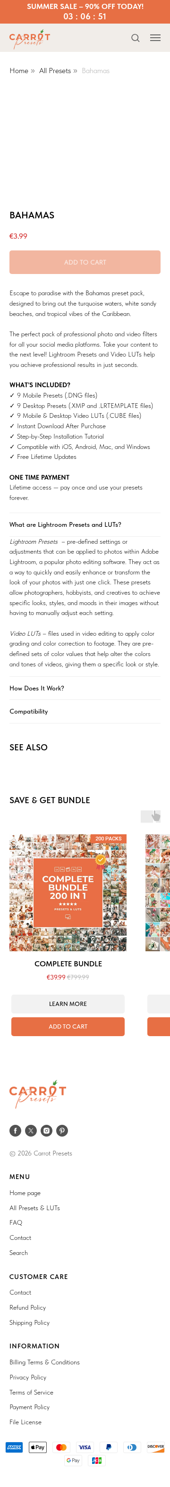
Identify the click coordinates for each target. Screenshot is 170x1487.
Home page (25, 1192)
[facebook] (15, 1131)
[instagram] (46, 1131)
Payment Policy (29, 1407)
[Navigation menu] (155, 37)
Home (18, 70)
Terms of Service (31, 1392)
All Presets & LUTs (34, 1208)
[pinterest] (62, 1131)
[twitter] (31, 1131)
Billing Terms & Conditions (44, 1362)
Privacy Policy (27, 1377)
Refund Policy (27, 1307)
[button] (135, 37)
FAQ (15, 1222)
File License (25, 1422)
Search (18, 1252)
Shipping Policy (29, 1322)
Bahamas (96, 70)
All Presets (55, 70)
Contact (20, 1237)
